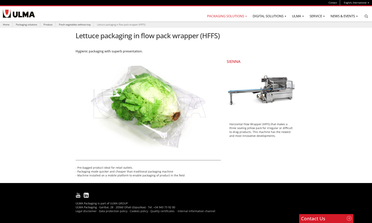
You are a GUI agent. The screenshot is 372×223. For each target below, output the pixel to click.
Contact (333, 2)
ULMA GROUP (119, 203)
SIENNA (233, 61)
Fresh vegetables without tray (75, 24)
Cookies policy (139, 211)
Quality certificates (162, 211)
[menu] (356, 2)
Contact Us (313, 218)
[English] (19, 14)
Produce (48, 24)
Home (6, 24)
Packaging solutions (26, 24)
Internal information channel (196, 211)
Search (366, 16)
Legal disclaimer (86, 211)
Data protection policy (113, 211)
